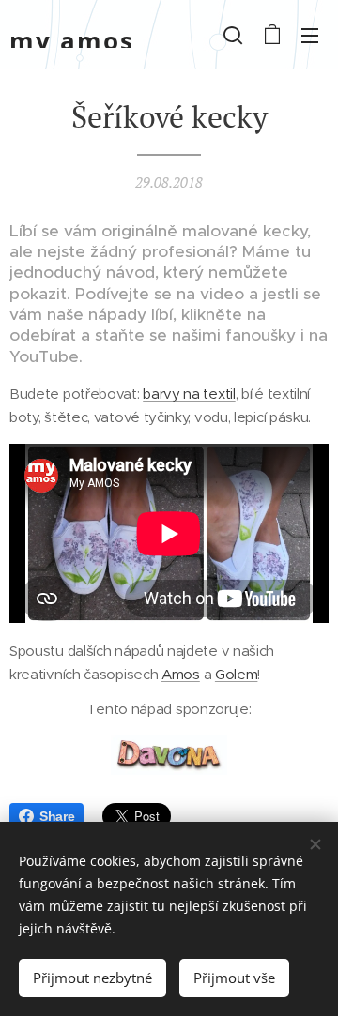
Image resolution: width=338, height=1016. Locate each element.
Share (56, 816)
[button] (233, 34)
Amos (180, 674)
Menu (310, 34)
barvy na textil (189, 393)
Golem (236, 674)
